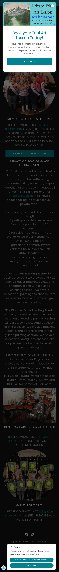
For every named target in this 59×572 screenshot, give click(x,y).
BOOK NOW (29, 61)
